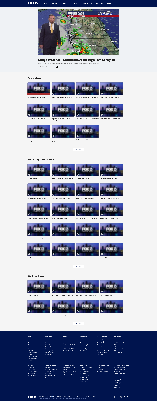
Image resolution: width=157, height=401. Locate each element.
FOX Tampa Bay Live (119, 352)
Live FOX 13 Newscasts (120, 341)
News (30, 337)
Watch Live (118, 337)
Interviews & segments (103, 371)
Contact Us (83, 381)
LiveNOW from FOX (119, 343)
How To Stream (118, 339)
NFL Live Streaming (119, 367)
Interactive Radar (49, 341)
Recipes (82, 347)
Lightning (65, 343)
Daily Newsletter (32, 358)
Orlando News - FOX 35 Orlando (69, 368)
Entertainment (50, 365)
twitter (117, 397)
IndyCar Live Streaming (120, 377)
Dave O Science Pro (85, 351)
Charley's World (84, 341)
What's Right (100, 339)
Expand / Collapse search (128, 3)
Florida (30, 343)
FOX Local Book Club (51, 369)
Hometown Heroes (85, 343)
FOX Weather (48, 354)
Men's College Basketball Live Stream (120, 379)
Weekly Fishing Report (68, 348)
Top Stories (31, 339)
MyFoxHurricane (49, 352)
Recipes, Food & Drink (103, 351)
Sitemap (30, 360)
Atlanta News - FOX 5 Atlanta (68, 375)
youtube (124, 397)
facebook (114, 397)
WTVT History (83, 373)
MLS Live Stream (118, 388)
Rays (64, 341)
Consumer (31, 345)
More (109, 3)
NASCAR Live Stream (119, 375)
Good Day (83, 337)
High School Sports (68, 350)
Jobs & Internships (84, 371)
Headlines (48, 367)
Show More (78, 149)
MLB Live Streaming (119, 373)
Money (30, 365)
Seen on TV (31, 354)
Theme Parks (100, 347)
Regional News (68, 365)
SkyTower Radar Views (51, 339)
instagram (121, 397)
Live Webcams (49, 343)
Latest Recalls (31, 369)
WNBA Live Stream (119, 386)
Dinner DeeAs (100, 343)
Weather (48, 337)
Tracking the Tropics (50, 351)
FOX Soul (116, 347)
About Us (83, 365)
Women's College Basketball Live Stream (120, 383)
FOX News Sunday (33, 356)
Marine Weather (49, 345)
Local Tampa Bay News (34, 341)
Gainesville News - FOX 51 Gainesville (69, 371)
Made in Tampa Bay (102, 349)
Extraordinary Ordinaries (86, 345)
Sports (65, 337)
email (127, 397)
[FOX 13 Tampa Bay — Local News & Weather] (33, 3)
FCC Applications (84, 379)
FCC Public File (83, 377)
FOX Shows (48, 373)
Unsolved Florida (32, 352)
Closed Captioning (84, 375)
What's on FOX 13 (50, 375)
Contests (47, 377)
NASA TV (116, 351)
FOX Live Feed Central (120, 349)
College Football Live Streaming (119, 370)
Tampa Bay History (102, 352)
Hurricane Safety (49, 349)
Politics (30, 349)
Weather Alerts (49, 347)
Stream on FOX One (121, 365)
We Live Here (102, 337)
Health (30, 347)
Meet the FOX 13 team (86, 367)
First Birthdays (83, 349)
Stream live (100, 369)
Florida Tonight (101, 341)
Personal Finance (32, 371)
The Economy (31, 373)
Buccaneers (66, 339)
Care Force (100, 354)
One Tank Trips (101, 345)
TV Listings (83, 369)
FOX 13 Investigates (33, 351)
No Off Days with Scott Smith (69, 345)
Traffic (81, 339)
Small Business (32, 375)
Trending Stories (49, 371)
